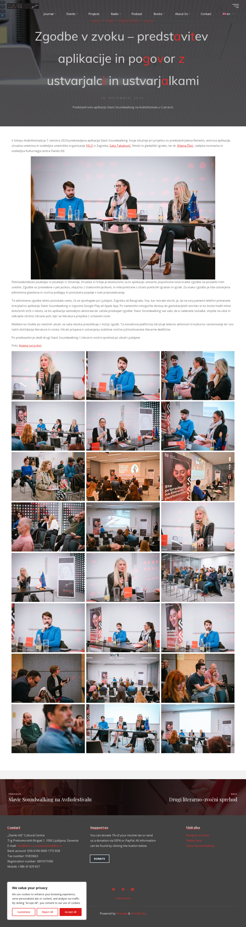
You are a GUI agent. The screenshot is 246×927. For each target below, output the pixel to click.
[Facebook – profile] (113, 889)
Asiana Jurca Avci (30, 346)
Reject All (47, 912)
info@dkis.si (25, 846)
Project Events (128, 20)
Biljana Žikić (185, 146)
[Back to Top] (232, 913)
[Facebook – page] (123, 889)
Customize (23, 912)
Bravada (122, 913)
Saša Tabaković (120, 146)
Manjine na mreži (197, 835)
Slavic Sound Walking (200, 846)
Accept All (70, 912)
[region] (46, 901)
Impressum (123, 898)
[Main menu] (235, 6)
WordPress (138, 913)
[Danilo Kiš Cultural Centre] (23, 6)
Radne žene (194, 841)
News (110, 20)
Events (96, 20)
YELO (89, 146)
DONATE (99, 858)
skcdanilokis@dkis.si (48, 846)
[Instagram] (132, 889)
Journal (148, 20)
